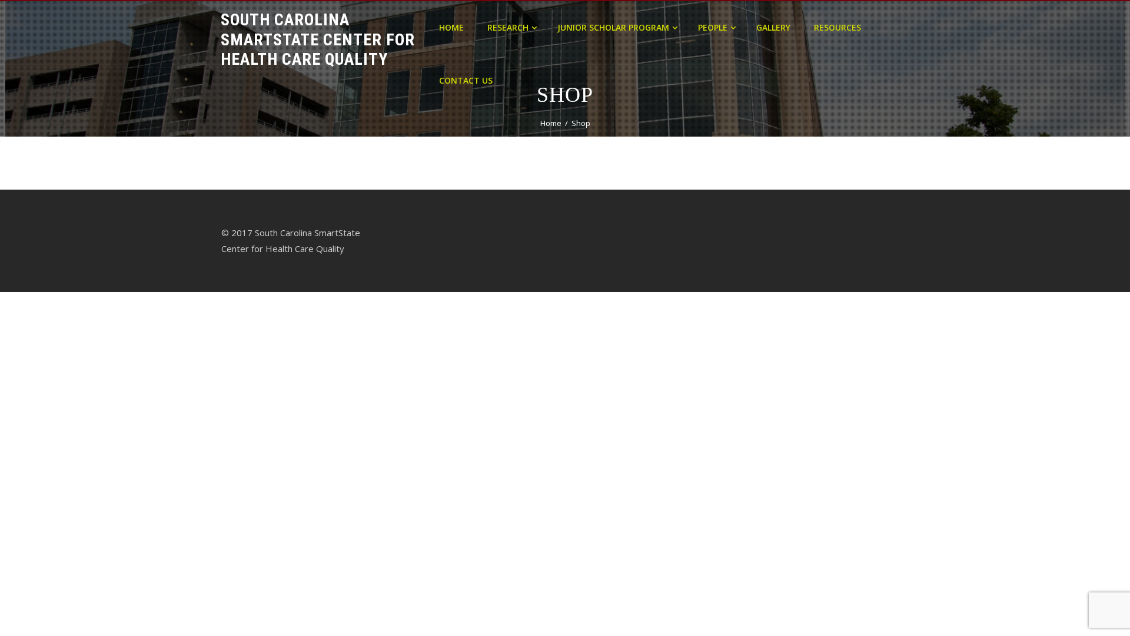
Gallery (773, 27)
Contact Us (466, 80)
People (712, 27)
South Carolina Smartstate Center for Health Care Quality (318, 39)
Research (508, 27)
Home (451, 27)
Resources (837, 27)
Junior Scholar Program (613, 27)
